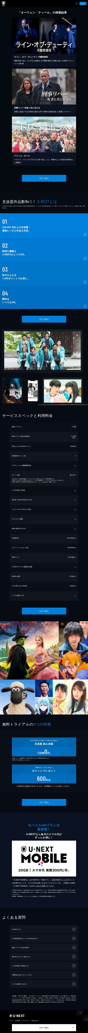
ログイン (83, 3)
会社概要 (17, 1020)
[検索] (76, 3)
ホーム (11, 1020)
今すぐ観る (44, 178)
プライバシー (25, 1020)
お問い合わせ (34, 1020)
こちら (45, 482)
